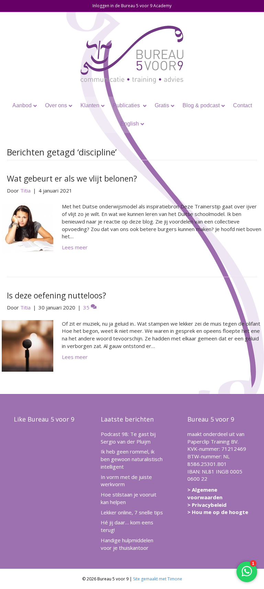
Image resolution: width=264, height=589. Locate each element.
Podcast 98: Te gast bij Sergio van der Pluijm (128, 437)
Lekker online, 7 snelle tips (132, 512)
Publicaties (127, 105)
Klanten (89, 105)
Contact (242, 105)
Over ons (56, 105)
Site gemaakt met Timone (157, 579)
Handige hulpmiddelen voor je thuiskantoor (127, 544)
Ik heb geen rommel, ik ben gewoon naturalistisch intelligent (132, 459)
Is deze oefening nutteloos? (56, 295)
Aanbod (22, 105)
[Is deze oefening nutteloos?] (27, 345)
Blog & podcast (201, 105)
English (129, 124)
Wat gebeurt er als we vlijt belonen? (72, 178)
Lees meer (75, 247)
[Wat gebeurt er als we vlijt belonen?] (27, 228)
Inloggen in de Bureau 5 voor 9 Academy (132, 6)
